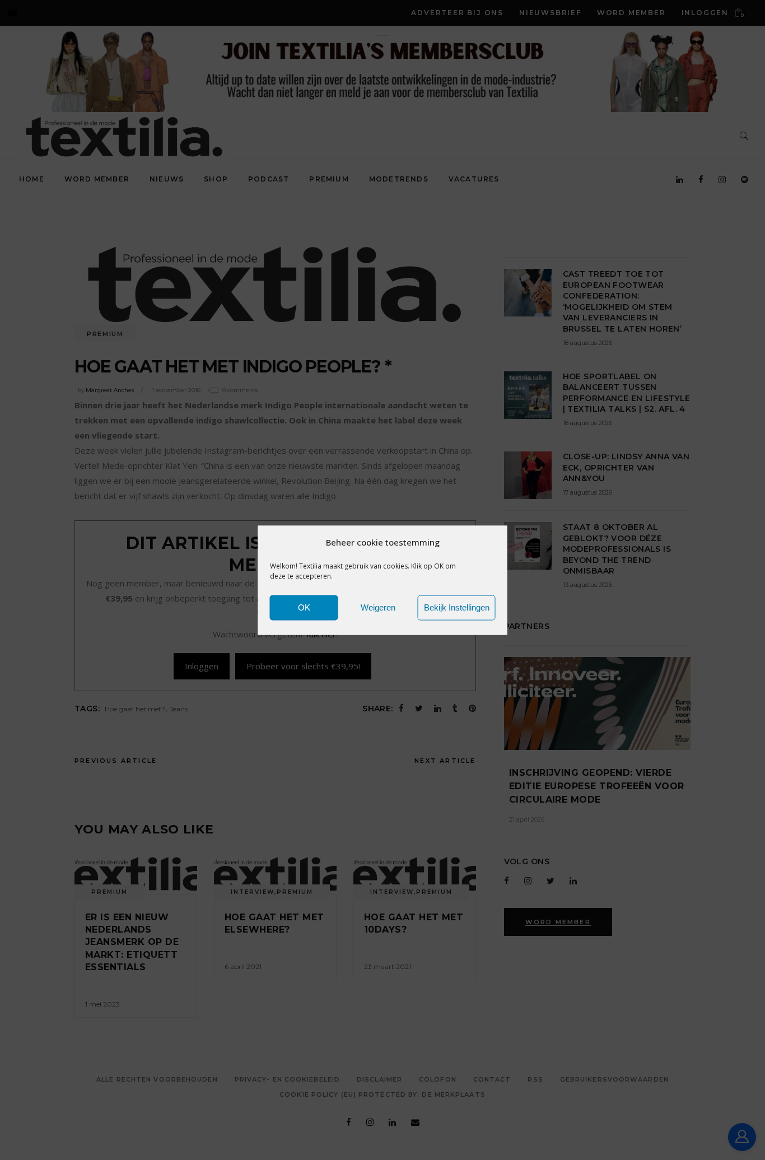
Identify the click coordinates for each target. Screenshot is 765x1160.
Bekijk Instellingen (456, 607)
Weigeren (378, 607)
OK (304, 607)
